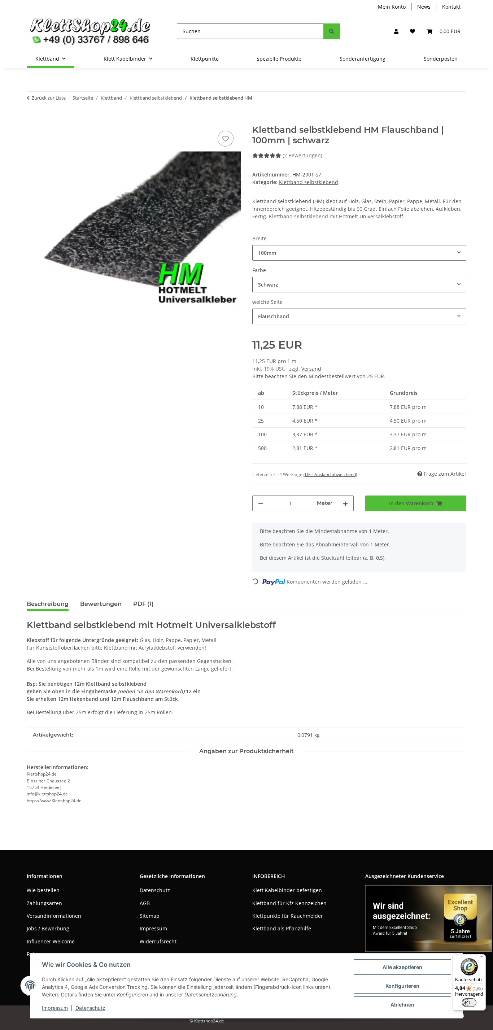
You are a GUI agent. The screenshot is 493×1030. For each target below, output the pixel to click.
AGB (145, 903)
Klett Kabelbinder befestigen (287, 890)
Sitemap (150, 915)
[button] (396, 31)
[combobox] (359, 253)
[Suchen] (331, 31)
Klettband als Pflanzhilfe (281, 928)
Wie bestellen (43, 890)
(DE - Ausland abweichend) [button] (330, 474)
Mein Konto (392, 6)
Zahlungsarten (44, 903)
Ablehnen (402, 1004)
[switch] (469, 1002)
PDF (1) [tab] (143, 604)
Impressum (55, 1008)
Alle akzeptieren (402, 967)
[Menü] (481, 958)
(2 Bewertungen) (302, 155)
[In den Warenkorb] (32, 121)
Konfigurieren (402, 986)
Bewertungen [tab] (101, 604)
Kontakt (451, 6)
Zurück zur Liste (49, 98)
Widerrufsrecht (158, 941)
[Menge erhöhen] (345, 503)
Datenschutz (90, 1008)
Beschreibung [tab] (48, 604)
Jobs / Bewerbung (48, 928)
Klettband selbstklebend (308, 182)
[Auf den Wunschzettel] (226, 139)
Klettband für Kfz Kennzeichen (289, 903)
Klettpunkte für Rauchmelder (287, 915)
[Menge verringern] (261, 503)
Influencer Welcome (51, 941)
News (424, 6)
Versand (311, 368)
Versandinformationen (54, 915)
